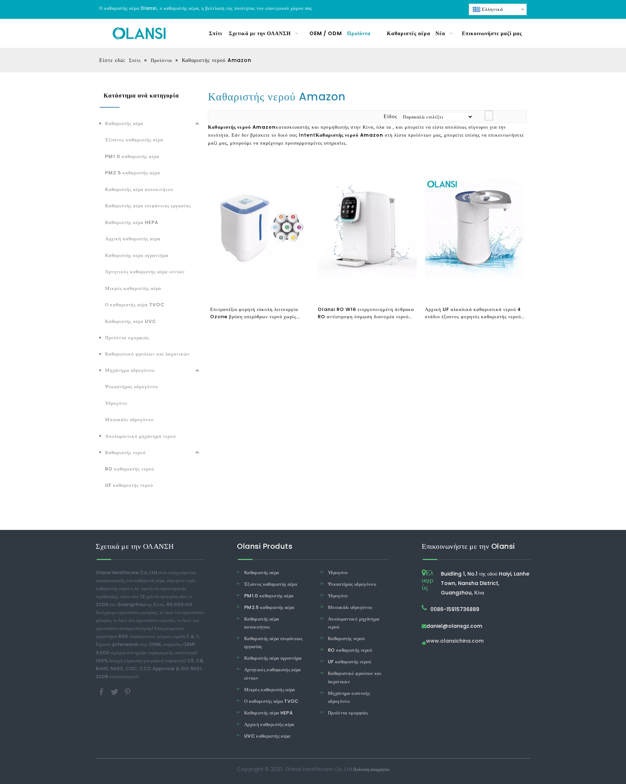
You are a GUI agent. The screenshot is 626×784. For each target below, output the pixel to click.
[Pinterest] (127, 691)
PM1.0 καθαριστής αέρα (132, 156)
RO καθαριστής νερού (129, 468)
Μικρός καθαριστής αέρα (133, 288)
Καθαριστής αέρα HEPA (131, 222)
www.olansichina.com (455, 641)
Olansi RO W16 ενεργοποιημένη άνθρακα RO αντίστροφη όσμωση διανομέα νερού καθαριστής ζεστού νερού (366, 313)
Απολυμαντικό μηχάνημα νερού (140, 436)
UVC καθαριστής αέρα (267, 736)
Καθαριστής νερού (125, 452)
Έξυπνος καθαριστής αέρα (134, 139)
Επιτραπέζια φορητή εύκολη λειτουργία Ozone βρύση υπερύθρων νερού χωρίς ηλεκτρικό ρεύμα (254, 313)
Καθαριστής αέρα (124, 123)
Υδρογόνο (116, 403)
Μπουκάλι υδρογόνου (129, 419)
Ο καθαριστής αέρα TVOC (135, 304)
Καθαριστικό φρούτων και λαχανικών (147, 353)
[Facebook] (102, 691)
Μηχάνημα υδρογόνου (130, 370)
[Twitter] (115, 691)
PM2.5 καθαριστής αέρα (132, 172)
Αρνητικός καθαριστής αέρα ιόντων (145, 271)
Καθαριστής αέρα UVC (130, 321)
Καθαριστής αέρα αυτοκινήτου (139, 189)
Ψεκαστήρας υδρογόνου (131, 386)
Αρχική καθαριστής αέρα (132, 238)
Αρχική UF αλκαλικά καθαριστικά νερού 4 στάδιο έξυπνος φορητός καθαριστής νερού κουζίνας (473, 313)
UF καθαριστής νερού (129, 485)
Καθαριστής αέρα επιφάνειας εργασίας (148, 205)
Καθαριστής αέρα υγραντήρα (136, 255)
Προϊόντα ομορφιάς (127, 337)
